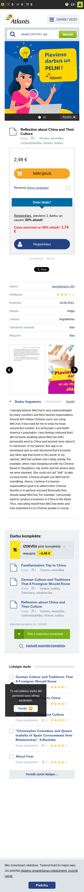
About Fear (24, 756)
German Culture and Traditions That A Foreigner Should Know (45, 582)
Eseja (24, 138)
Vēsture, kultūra (53, 143)
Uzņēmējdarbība (31, 143)
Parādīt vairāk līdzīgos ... (42, 774)
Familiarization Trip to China (43, 565)
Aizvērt (67, 117)
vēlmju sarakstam (38, 187)
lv (73, 4)
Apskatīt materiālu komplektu (45, 645)
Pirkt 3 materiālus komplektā (45, 634)
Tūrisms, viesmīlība (51, 138)
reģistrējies (22, 216)
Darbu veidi (66, 19)
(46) (63, 286)
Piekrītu (42, 885)
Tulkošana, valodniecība (36, 593)
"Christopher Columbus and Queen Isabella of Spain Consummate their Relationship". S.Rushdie (44, 735)
